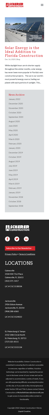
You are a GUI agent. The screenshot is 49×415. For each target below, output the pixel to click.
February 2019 (15, 188)
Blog (18, 59)
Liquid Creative (24, 411)
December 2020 (16, 103)
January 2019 (14, 192)
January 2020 (14, 148)
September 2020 (16, 117)
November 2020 (16, 108)
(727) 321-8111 (12, 341)
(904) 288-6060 (12, 311)
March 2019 (14, 183)
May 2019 (13, 175)
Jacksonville (10, 301)
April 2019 (13, 179)
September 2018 (16, 206)
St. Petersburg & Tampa (15, 331)
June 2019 (13, 170)
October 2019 (15, 157)
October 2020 (15, 112)
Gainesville (9, 270)
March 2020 (14, 139)
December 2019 (16, 152)
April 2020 (13, 134)
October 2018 (15, 201)
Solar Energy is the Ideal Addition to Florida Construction (24, 52)
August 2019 (14, 161)
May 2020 (13, 130)
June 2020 (13, 126)
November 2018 (16, 197)
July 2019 (13, 166)
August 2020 (14, 121)
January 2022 (14, 99)
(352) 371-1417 (12, 281)
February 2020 (15, 143)
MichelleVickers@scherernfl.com (30, 393)
